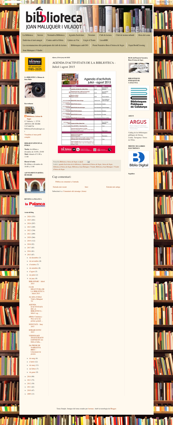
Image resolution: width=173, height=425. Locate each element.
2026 (29, 216)
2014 (29, 376)
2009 (29, 394)
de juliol (32, 275)
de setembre (33, 268)
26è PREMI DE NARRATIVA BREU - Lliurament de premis (35, 349)
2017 (29, 247)
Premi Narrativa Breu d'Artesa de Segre (108, 45)
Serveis (40, 35)
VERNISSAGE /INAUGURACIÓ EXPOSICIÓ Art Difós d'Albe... (36, 338)
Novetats (91, 35)
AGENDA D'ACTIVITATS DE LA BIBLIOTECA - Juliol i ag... (36, 308)
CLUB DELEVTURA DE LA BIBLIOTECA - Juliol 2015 (36, 290)
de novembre (34, 261)
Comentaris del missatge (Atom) (74, 191)
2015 (29, 254)
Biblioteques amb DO (79, 45)
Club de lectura (105, 35)
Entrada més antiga (113, 187)
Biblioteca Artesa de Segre (34, 117)
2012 (29, 383)
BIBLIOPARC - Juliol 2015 (37, 282)
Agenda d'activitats (76, 35)
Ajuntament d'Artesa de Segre (91, 164)
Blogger (113, 408)
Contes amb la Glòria (54, 40)
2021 (29, 233)
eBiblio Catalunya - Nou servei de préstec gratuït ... (36, 318)
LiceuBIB (104, 40)
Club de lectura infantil (125, 35)
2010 (29, 390)
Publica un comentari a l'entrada (67, 181)
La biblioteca (28, 35)
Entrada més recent (60, 187)
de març (32, 365)
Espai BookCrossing (137, 45)
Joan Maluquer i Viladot (32, 50)
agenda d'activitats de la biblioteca (70, 164)
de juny (32, 278)
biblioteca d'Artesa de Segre (62, 167)
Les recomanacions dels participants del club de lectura (44, 45)
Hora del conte (144, 35)
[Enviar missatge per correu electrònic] (88, 162)
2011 (29, 387)
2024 (29, 223)
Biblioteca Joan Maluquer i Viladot (83, 167)
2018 (29, 244)
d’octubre (33, 264)
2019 (29, 240)
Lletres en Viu (73, 40)
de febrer (32, 368)
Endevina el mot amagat (32, 40)
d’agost (32, 271)
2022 (29, 230)
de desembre (34, 257)
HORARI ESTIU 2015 (35, 331)
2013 (29, 380)
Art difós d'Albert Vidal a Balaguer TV (36, 299)
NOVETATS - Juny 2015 (36, 325)
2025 (29, 220)
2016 (29, 251)
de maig (32, 358)
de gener (32, 372)
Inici (86, 187)
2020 (29, 237)
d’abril (32, 361)
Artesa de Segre (107, 164)
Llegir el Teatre (89, 40)
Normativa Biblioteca (55, 35)
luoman (91, 408)
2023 (29, 227)
